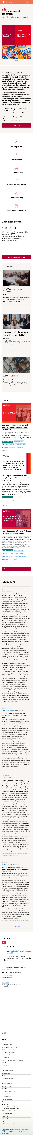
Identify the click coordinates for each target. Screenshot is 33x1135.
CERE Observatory (16, 197)
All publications (16, 926)
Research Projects (6, 1096)
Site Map (4, 1130)
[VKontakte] (2, 1033)
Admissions (5, 1068)
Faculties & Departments (8, 1050)
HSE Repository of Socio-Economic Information (13, 1124)
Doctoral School (16, 159)
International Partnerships (8, 1052)
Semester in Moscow (7, 1083)
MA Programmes (16, 146)
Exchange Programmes (7, 1078)
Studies (4, 1065)
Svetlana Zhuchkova (7, 975)
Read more (16, 125)
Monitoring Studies (7, 1099)
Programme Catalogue (7, 1070)
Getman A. (4, 710)
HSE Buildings (5, 1057)
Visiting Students (16, 172)
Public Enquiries (6, 1063)
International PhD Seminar (16, 210)
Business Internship (6, 1086)
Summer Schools (10, 375)
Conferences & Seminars (8, 1101)
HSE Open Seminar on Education (12, 290)
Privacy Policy (26, 1129)
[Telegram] (5, 1033)
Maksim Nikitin (5, 982)
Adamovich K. (10, 710)
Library (3, 1121)
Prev (2, 60)
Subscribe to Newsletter (16, 257)
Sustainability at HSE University (9, 1047)
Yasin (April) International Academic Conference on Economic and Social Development (14, 1107)
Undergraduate (6, 1073)
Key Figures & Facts (7, 1044)
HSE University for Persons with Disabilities (12, 1060)
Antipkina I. (5, 864)
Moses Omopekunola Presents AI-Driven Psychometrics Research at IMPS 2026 (16, 532)
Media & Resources (8, 1111)
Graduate (4, 1075)
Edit (30, 1134)
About (4, 1039)
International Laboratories (8, 1091)
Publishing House (6, 1119)
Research (5, 1088)
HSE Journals (5, 1116)
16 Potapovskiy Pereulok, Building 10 (19, 952)
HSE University (8, 2)
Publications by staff (7, 1113)
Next (30, 60)
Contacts (17, 1129)
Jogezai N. (11, 777)
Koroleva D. (5, 777)
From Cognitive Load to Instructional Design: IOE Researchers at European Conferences (15, 427)
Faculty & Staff (6, 1055)
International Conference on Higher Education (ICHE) (15, 333)
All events (16, 246)
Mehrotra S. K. (5, 591)
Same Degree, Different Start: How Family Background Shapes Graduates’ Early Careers (15, 477)
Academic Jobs (5, 1104)
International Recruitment (16, 184)
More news (7, 569)
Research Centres (6, 1094)
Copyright (21, 1129)
